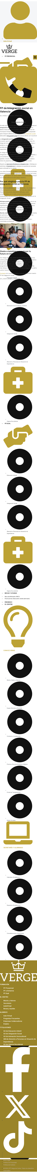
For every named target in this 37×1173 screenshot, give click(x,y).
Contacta (2, 273)
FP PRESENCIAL (10, 56)
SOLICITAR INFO (5, 63)
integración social (30, 133)
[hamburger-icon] (35, 57)
